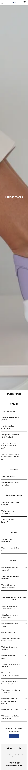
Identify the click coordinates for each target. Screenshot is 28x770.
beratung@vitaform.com (14, 765)
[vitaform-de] (13, 2)
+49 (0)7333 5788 (14, 763)
